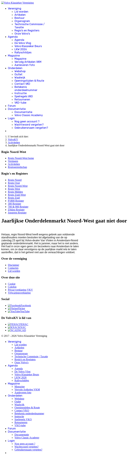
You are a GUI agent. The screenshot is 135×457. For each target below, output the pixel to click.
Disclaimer (13, 265)
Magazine (14, 55)
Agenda (13, 36)
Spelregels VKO (23, 96)
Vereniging (14, 8)
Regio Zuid (14, 197)
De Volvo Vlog (22, 43)
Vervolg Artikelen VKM (27, 61)
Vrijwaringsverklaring (19, 292)
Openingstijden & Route (29, 80)
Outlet (18, 74)
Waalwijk (19, 77)
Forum (12, 105)
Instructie (20, 93)
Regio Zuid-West (17, 194)
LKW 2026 (20, 49)
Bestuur (19, 17)
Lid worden (21, 11)
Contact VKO (22, 83)
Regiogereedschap (17, 167)
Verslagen (13, 161)
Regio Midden (15, 191)
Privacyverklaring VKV (20, 289)
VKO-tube (20, 102)
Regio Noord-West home (21, 158)
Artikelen (20, 14)
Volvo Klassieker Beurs (28, 46)
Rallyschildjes (22, 52)
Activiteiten (14, 164)
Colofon (12, 286)
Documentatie (17, 108)
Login (11, 118)
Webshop (20, 71)
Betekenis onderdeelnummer (25, 88)
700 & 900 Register (18, 206)
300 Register (14, 203)
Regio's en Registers (26, 30)
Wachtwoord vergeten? (29, 124)
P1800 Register (16, 200)
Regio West (14, 188)
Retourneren (22, 99)
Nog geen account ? (27, 121)
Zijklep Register (16, 209)
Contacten (13, 268)
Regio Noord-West (17, 185)
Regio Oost (14, 183)
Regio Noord (15, 180)
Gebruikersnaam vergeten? (31, 127)
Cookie (11, 283)
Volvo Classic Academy (28, 115)
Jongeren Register (17, 212)
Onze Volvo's (22, 33)
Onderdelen (15, 68)
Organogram (22, 21)
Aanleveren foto (24, 65)
